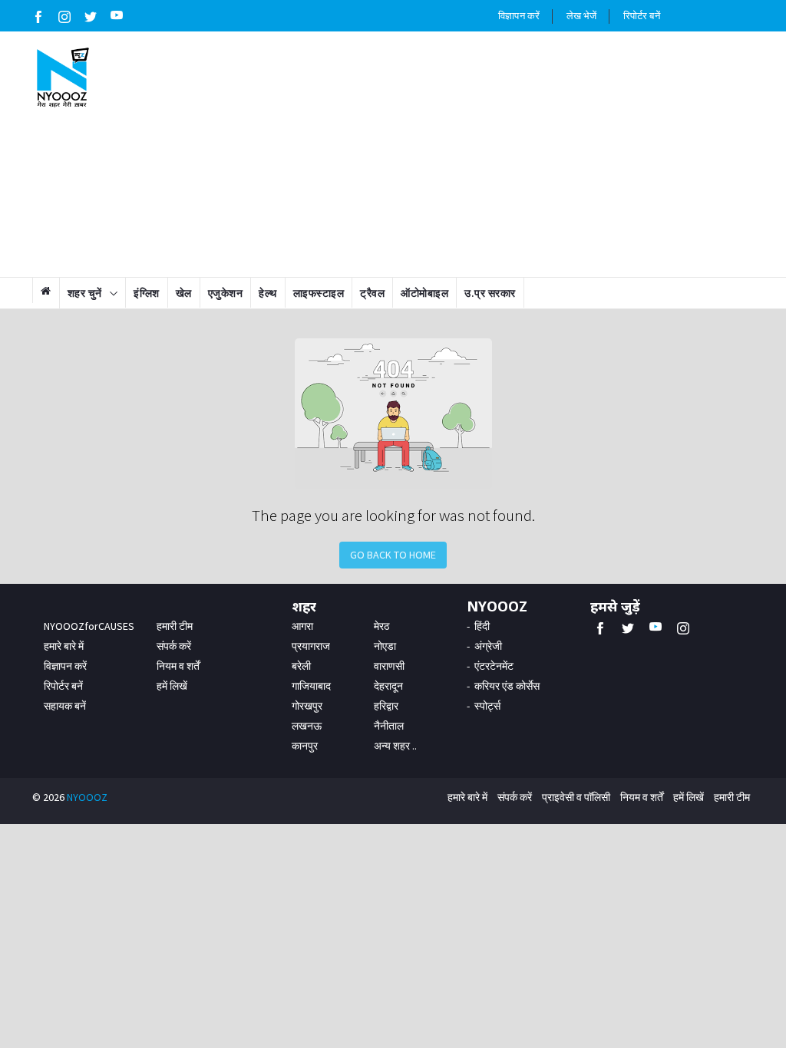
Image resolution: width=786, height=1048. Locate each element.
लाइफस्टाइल (319, 293)
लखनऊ (307, 726)
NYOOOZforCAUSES (89, 626)
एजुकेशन (225, 293)
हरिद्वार (386, 706)
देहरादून (388, 686)
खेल (184, 293)
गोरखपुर (307, 706)
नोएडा (385, 646)
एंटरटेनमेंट (494, 666)
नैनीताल (389, 726)
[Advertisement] (455, 154)
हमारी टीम (175, 626)
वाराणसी (389, 666)
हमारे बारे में (64, 646)
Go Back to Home (393, 555)
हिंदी (482, 626)
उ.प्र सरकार (490, 293)
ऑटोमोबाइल (424, 293)
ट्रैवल (372, 293)
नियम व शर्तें (178, 666)
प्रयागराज (311, 646)
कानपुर (305, 746)
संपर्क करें (174, 646)
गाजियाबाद (311, 686)
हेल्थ (268, 293)
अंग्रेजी (488, 646)
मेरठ (381, 626)
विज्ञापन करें (519, 15)
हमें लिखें (172, 686)
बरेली (301, 666)
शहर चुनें (85, 293)
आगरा (302, 626)
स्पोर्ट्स (487, 706)
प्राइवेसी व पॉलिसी (576, 797)
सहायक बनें (65, 706)
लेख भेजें (581, 15)
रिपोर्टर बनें (641, 15)
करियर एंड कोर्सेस (507, 686)
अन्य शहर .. (395, 746)
